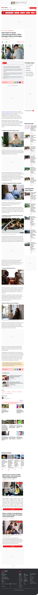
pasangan (8, 113)
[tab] (4, 63)
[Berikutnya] (24, 449)
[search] (28, 8)
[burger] (35, 9)
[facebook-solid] (17, 82)
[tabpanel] (13, 72)
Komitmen (4, 111)
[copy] (22, 82)
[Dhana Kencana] (3, 398)
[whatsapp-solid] (15, 82)
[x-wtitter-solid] (20, 82)
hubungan (11, 111)
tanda (21, 122)
